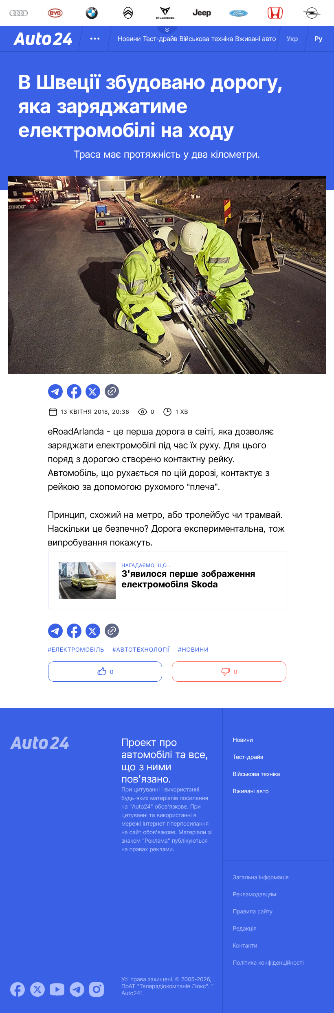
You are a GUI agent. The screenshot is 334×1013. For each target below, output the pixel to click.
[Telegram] (77, 989)
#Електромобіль (76, 649)
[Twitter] (37, 989)
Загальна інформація (261, 877)
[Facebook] (17, 989)
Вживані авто (255, 39)
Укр (292, 39)
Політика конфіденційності (268, 962)
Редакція (245, 928)
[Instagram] (96, 989)
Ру (319, 39)
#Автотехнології (141, 649)
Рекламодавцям (255, 894)
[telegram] (55, 391)
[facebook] (74, 391)
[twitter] (93, 391)
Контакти (245, 945)
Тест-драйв (160, 39)
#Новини (193, 649)
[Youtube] (57, 989)
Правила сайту (253, 911)
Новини (129, 39)
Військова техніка (206, 39)
